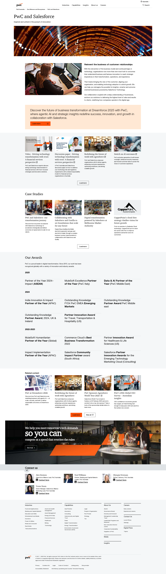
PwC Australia (20, 9)
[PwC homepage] (19, 4)
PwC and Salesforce (53, 9)
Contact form (44, 480)
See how (30, 448)
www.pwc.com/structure (68, 558)
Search (147, 5)
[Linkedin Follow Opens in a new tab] (37, 480)
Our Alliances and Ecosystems (36, 9)
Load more (83, 183)
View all (88, 415)
